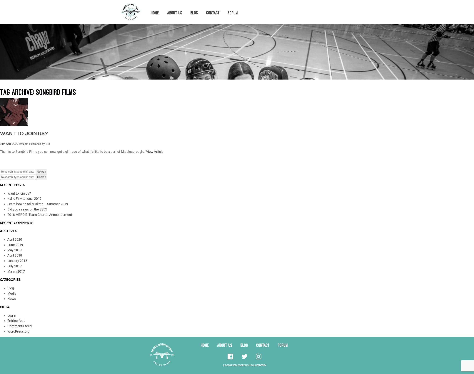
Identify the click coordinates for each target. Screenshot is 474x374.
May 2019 (14, 250)
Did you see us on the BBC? (27, 209)
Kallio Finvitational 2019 (24, 199)
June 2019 (15, 245)
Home (155, 13)
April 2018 (14, 255)
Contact (213, 13)
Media (11, 293)
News (11, 299)
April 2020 (14, 239)
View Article (154, 152)
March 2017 (16, 271)
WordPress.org (18, 331)
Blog (194, 13)
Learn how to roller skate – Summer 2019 (37, 204)
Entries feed (16, 321)
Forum (233, 13)
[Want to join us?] (14, 111)
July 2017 (14, 266)
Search (41, 171)
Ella (48, 144)
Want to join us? (24, 134)
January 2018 (17, 261)
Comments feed (19, 326)
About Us (174, 13)
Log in (11, 315)
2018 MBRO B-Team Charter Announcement (39, 215)
